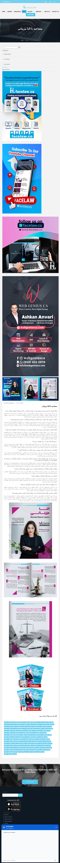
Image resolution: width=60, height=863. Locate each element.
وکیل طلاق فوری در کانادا (41, 737)
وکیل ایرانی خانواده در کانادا (43, 749)
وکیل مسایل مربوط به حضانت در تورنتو (44, 722)
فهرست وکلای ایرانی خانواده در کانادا (26, 745)
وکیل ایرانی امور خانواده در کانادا (11, 747)
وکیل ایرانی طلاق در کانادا (30, 749)
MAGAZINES (30, 14)
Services (38, 11)
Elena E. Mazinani (9, 403)
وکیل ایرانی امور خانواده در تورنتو (12, 728)
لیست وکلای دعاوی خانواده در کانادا (44, 743)
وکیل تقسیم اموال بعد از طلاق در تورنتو (43, 728)
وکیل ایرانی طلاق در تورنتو (10, 733)
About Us (47, 11)
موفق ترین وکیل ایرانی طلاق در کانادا (12, 737)
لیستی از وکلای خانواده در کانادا (43, 745)
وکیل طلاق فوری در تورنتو (23, 733)
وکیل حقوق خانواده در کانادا (27, 747)
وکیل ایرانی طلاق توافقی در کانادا (12, 739)
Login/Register (6, 1)
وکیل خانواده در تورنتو (29, 752)
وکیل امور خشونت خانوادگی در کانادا (12, 743)
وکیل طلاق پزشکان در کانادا (10, 741)
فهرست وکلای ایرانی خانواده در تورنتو (27, 726)
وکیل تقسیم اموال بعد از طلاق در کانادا (42, 747)
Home (3, 11)
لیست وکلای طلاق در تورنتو (44, 730)
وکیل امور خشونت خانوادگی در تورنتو (28, 724)
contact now (30, 781)
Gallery (30, 11)
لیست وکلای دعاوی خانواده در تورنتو (46, 724)
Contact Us (55, 11)
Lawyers (9, 11)
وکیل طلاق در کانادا (8, 752)
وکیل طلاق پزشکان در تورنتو (27, 722)
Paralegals (17, 11)
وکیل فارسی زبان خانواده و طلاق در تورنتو (27, 735)
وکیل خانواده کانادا (18, 752)
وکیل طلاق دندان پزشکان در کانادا (41, 739)
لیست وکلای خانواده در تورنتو (10, 726)
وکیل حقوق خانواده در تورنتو (27, 728)
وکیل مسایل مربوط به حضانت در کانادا (27, 741)
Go (20, 795)
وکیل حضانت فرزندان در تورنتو (11, 724)
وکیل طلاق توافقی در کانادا (27, 739)
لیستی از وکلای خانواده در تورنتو (44, 726)
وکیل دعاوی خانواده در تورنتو (44, 735)
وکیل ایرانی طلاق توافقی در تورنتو (38, 733)
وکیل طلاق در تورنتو (39, 752)
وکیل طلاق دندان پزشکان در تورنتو (12, 722)
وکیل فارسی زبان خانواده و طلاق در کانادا (13, 749)
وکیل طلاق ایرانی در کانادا (28, 737)
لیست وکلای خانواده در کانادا (10, 745)
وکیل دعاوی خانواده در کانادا (28, 743)
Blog (24, 11)
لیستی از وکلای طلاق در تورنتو (30, 730)
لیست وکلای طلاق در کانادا (10, 754)
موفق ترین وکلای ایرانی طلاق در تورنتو (13, 730)
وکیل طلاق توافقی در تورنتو (10, 735)
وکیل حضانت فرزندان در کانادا (43, 741)
